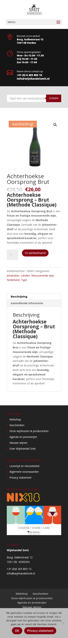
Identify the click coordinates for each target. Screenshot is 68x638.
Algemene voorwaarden (24, 471)
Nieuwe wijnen (18, 443)
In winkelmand (35, 253)
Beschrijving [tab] (19, 296)
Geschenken (16, 425)
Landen (25, 275)
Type (24, 280)
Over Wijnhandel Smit (22, 448)
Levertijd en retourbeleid (24, 466)
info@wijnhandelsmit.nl (33, 78)
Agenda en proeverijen (23, 437)
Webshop (15, 419)
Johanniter (13, 275)
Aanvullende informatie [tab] (27, 303)
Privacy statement (20, 477)
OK (17, 631)
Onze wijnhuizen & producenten (29, 431)
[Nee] (63, 623)
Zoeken (53, 98)
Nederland (13, 280)
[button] (55, 124)
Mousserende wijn (42, 275)
